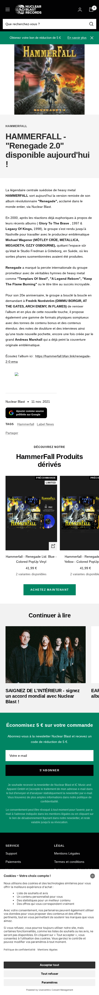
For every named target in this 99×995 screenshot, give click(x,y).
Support (11, 853)
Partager (12, 433)
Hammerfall (16, 126)
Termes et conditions (69, 862)
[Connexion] (80, 10)
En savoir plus (77, 37)
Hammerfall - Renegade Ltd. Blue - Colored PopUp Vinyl (31, 559)
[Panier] (91, 9)
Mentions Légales (67, 853)
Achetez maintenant (49, 589)
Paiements (13, 862)
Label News (45, 424)
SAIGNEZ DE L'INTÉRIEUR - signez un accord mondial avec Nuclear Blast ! (43, 696)
